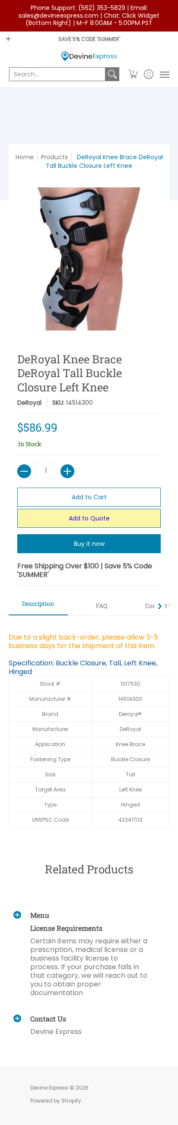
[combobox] (57, 74)
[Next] (159, 606)
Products (54, 157)
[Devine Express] (89, 56)
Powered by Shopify (55, 1100)
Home (25, 157)
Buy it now (89, 543)
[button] (133, 74)
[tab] (38, 606)
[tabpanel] (89, 725)
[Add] (67, 471)
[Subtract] (24, 471)
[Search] (112, 74)
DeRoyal (29, 402)
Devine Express (49, 1087)
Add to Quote (89, 518)
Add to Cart (89, 497)
